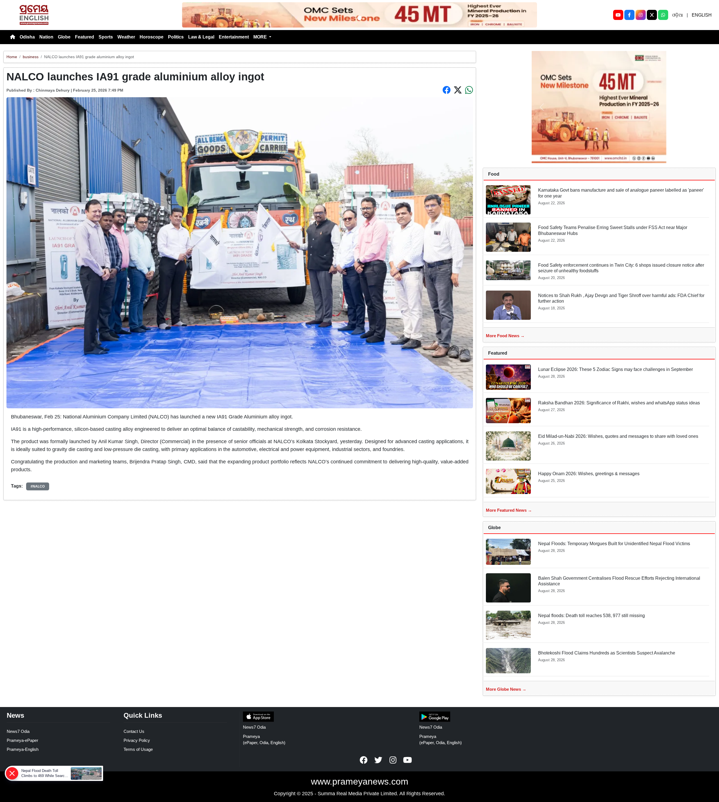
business (30, 57)
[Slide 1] (359, 18)
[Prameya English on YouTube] (407, 760)
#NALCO (38, 486)
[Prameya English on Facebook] (364, 760)
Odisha (27, 37)
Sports (106, 37)
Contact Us (134, 731)
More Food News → (505, 335)
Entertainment (234, 37)
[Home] (12, 37)
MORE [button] (260, 37)
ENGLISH (702, 15)
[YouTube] (618, 15)
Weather (126, 37)
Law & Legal (201, 37)
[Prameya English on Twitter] (378, 760)
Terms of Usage (138, 749)
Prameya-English (22, 749)
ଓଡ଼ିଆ (677, 15)
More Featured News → (509, 510)
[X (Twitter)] (652, 15)
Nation (46, 37)
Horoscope (151, 37)
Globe (64, 37)
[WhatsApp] (663, 15)
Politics (176, 37)
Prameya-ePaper (22, 740)
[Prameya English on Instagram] (393, 760)
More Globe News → (506, 689)
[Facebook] (629, 15)
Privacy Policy (137, 740)
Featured (84, 37)
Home (11, 57)
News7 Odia (18, 731)
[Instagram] (641, 15)
